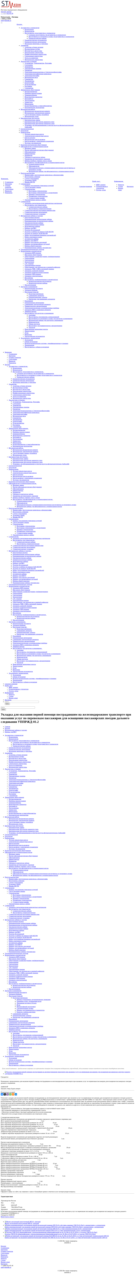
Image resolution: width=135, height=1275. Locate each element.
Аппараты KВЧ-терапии (33, 253)
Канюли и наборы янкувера (26, 1012)
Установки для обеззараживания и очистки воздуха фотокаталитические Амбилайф (41, 464)
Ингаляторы (29, 278)
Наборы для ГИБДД (31, 240)
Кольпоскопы (29, 29)
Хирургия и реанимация (29, 287)
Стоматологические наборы (38, 207)
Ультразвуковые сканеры (33, 68)
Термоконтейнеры (31, 95)
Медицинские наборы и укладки (32, 216)
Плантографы (29, 83)
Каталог (20, 24)
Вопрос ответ (120, 189)
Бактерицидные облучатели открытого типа (39, 123)
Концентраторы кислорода (34, 288)
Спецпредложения (85, 186)
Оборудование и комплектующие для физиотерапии (42, 256)
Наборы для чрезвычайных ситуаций (37, 244)
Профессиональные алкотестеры (36, 54)
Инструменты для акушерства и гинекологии (40, 33)
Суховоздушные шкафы (37, 198)
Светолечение (29, 260)
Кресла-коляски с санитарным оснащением (39, 141)
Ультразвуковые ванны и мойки (35, 200)
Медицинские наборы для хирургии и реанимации (46, 320)
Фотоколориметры (31, 91)
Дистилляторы (29, 100)
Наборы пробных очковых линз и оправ (38, 161)
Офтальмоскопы (30, 152)
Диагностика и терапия (28, 61)
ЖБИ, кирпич (100, 185)
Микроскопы (29, 104)
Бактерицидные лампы (32, 120)
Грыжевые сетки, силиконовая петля (29, 1001)
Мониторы (28, 334)
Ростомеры (28, 86)
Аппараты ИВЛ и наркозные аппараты (38, 310)
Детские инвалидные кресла (34, 134)
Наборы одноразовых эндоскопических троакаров (34, 999)
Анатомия (32, 315)
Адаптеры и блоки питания (34, 47)
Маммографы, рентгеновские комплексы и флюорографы (44, 175)
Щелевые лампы (30, 148)
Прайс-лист (96, 181)
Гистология (24, 130)
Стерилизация (25, 184)
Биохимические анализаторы (34, 107)
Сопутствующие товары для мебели (37, 114)
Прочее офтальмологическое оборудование (39, 150)
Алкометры (24, 45)
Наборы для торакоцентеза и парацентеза (30, 1010)
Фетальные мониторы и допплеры (36, 44)
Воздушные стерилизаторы (38, 191)
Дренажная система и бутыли (26, 1003)
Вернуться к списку (7, 1217)
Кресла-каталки (30, 138)
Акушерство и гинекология (30, 28)
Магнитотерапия (30, 285)
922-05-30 (7, 13)
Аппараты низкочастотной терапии (37, 272)
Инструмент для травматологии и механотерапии (45, 326)
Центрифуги (29, 99)
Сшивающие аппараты (36, 295)
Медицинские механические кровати (37, 111)
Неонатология (29, 31)
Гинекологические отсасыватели (36, 40)
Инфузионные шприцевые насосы (36, 329)
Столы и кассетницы (32, 178)
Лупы (26, 333)
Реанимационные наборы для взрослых (38, 247)
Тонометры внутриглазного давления (37, 159)
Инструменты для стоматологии (35, 205)
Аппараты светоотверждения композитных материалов (43, 203)
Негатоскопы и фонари (32, 177)
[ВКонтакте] (2, 1094)
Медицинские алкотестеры (34, 59)
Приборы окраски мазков (33, 93)
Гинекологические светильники (35, 42)
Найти (7, 704)
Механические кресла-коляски (35, 139)
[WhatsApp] (10, 1094)
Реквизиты (8, 193)
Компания (5, 179)
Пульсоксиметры (30, 84)
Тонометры (28, 70)
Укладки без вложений (32, 230)
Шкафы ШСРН (30, 182)
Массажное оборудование (33, 255)
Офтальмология (34, 166)
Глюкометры (29, 79)
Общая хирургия (34, 324)
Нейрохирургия (34, 322)
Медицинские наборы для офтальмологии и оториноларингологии (51, 171)
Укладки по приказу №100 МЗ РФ (36, 233)
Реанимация (29, 301)
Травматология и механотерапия (36, 306)
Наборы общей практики (33, 246)
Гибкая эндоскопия (31, 341)
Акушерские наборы (32, 239)
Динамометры (29, 81)
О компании (9, 182)
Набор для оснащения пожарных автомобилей (40, 235)
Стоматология (25, 201)
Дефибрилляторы (30, 311)
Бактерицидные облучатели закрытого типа (39, 122)
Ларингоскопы (30, 331)
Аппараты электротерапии (34, 276)
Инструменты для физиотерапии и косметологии (41, 279)
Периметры (28, 155)
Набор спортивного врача (33, 237)
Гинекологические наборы (37, 38)
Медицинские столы (32, 116)
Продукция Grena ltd (31, 292)
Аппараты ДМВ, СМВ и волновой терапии (39, 269)
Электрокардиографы (32, 75)
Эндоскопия (29, 340)
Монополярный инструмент (26, 1006)
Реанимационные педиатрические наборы (39, 221)
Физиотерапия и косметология (31, 251)
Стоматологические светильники (36, 212)
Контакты (130, 186)
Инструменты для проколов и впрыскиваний (44, 317)
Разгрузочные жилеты (32, 217)
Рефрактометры (30, 153)
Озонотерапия (29, 258)
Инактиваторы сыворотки (33, 97)
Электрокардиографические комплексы (38, 74)
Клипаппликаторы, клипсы (38, 297)
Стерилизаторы (30, 189)
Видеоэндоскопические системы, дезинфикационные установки (46, 343)
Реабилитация (25, 132)
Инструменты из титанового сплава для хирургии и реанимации (50, 318)
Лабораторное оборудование (30, 90)
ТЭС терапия (29, 263)
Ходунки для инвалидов (33, 143)
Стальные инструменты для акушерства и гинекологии (47, 35)
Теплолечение (29, 262)
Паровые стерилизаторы (37, 194)
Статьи (120, 186)
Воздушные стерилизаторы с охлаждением (43, 193)
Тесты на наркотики (31, 58)
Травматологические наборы (34, 224)
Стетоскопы (29, 65)
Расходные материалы (36, 294)
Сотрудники (9, 189)
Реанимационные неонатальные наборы (38, 219)
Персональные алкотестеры (34, 52)
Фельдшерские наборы (32, 226)
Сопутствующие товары (33, 187)
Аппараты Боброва (31, 290)
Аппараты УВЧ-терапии (33, 274)
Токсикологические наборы (34, 223)
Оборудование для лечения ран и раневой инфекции (42, 267)
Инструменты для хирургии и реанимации (39, 313)
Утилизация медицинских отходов (32, 249)
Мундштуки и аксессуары (33, 51)
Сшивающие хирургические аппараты (38, 304)
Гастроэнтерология (27, 129)
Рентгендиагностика (28, 173)
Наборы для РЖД (30, 228)
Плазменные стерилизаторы (38, 196)
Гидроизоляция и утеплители (102, 187)
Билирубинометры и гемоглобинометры (38, 106)
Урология (32, 327)
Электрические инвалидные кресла (37, 136)
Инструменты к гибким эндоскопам (37, 347)
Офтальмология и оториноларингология (34, 146)
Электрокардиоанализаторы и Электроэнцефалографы (43, 72)
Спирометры (29, 88)
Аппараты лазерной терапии (34, 271)
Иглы (18, 1005)
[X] (5, 1094)
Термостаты (29, 102)
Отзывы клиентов (8, 186)
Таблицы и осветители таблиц (35, 157)
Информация (119, 181)
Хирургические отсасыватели (35, 336)
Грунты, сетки (101, 190)
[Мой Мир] (16, 1094)
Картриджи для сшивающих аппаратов (42, 299)
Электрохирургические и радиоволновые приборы (42, 308)
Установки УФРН (30, 180)
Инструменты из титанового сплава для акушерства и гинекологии (51, 36)
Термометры (29, 67)
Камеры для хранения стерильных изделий (39, 185)
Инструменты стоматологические (40, 208)
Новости (121, 185)
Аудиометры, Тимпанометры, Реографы (38, 63)
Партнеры (8, 184)
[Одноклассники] (13, 1094)
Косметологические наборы (38, 283)
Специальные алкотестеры (34, 56)
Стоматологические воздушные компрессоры (40, 210)
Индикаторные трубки (32, 49)
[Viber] (7, 1094)
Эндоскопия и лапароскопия (30, 338)
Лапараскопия (29, 345)
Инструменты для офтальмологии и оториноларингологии (44, 162)
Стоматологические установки (35, 214)
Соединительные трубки (25, 1008)
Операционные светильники (34, 302)
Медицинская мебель (28, 109)
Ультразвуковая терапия (33, 265)
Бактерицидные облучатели (30, 118)
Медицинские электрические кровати (37, 113)
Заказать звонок (6, 12)
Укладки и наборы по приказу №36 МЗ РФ (39, 232)
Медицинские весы (31, 77)
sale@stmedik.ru (6, 20)
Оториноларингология (36, 164)
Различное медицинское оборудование (34, 145)
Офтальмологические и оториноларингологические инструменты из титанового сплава (46, 505)
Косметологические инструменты (40, 281)
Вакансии (8, 191)
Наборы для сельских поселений (36, 242)
